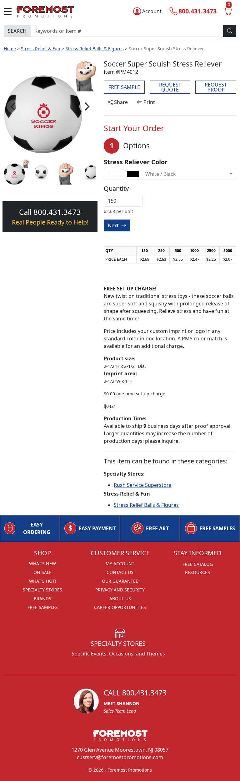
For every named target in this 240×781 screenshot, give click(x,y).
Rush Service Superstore (143, 485)
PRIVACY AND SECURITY (120, 590)
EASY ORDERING (36, 528)
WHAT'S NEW (42, 563)
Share (120, 102)
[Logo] (45, 10)
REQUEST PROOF (216, 87)
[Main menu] (10, 11)
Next (114, 225)
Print (148, 102)
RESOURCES (197, 572)
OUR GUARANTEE (120, 581)
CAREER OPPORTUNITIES (120, 607)
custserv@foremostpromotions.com (120, 757)
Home (10, 49)
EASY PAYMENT (97, 528)
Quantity (116, 188)
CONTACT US (120, 572)
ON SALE (42, 572)
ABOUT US (120, 598)
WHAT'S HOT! (42, 581)
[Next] (86, 106)
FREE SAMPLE (124, 87)
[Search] (229, 31)
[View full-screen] (89, 66)
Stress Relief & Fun (40, 49)
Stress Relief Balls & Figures (94, 49)
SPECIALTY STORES (42, 590)
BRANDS (42, 598)
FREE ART (157, 528)
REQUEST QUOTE (170, 87)
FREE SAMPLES (217, 528)
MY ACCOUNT (120, 563)
